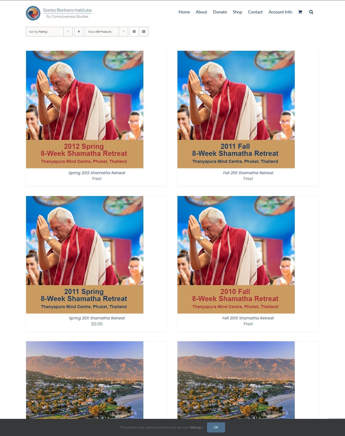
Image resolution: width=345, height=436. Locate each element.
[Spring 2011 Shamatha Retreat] (84, 199)
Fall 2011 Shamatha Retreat (248, 173)
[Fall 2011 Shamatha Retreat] (236, 53)
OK (216, 427)
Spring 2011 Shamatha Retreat (97, 318)
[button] (311, 11)
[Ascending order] (78, 31)
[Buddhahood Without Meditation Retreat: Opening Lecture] (84, 344)
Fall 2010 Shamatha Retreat (248, 318)
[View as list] (143, 31)
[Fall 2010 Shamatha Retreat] (236, 199)
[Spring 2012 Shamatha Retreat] (84, 53)
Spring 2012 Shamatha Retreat (97, 173)
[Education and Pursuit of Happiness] (236, 344)
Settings (196, 427)
